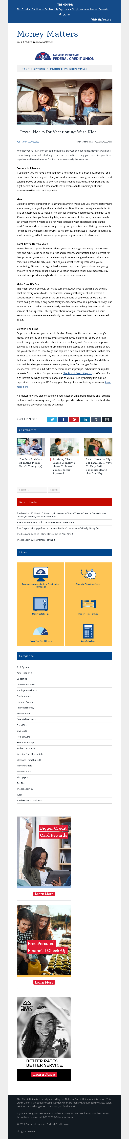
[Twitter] (64, 15)
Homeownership (25, 742)
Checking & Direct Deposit (77, 373)
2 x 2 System (23, 667)
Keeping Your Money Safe (30, 754)
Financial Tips (23, 713)
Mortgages (22, 777)
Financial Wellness (103, 141)
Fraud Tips (22, 725)
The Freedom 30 (25, 788)
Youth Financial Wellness (29, 800)
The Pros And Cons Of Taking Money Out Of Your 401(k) (30, 463)
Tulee (20, 794)
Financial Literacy (25, 707)
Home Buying (23, 736)
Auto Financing (24, 672)
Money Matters (24, 765)
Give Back (22, 730)
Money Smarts (24, 771)
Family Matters (85, 141)
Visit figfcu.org (101, 19)
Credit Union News (26, 684)
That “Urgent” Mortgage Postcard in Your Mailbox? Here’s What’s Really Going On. (58, 528)
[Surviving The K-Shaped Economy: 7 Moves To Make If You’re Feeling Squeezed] (64, 447)
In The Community (26, 748)
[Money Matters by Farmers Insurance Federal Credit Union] (64, 55)
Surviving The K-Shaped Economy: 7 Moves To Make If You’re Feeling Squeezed (64, 466)
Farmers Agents (25, 701)
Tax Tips (21, 783)
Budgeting (22, 678)
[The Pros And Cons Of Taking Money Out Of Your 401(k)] (31, 447)
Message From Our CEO (29, 759)
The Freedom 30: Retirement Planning (36, 539)
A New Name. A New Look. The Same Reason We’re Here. (46, 522)
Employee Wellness (27, 690)
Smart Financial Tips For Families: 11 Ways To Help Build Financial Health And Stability (99, 466)
